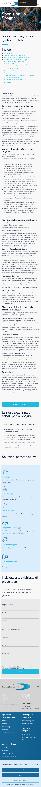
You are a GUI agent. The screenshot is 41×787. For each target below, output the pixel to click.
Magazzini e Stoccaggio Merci (28, 738)
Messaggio (5, 653)
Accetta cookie (20, 770)
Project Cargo (6, 727)
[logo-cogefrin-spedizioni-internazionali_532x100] (20, 689)
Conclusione (7, 82)
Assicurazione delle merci (13, 66)
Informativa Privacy (15, 667)
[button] (20, 404)
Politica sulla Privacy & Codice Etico (24, 784)
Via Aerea (5, 730)
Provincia (5, 645)
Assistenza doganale (27, 721)
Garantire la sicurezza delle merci (16, 79)
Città (4, 621)
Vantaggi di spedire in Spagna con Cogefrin (17, 57)
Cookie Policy (10, 784)
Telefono (5, 637)
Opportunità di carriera (9, 757)
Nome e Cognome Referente (11, 629)
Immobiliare (5, 751)
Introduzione (8, 53)
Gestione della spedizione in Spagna (17, 64)
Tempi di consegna (12, 68)
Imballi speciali (25, 734)
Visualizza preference (21, 780)
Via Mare (4, 721)
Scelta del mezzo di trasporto (15, 62)
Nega (20, 775)
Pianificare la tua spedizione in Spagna (15, 60)
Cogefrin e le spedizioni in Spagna (14, 55)
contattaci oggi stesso (22, 390)
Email (4, 613)
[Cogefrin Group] (13, 3)
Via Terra (4, 724)
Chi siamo (5, 747)
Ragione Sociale (7, 605)
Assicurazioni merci (27, 724)
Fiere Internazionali (8, 733)
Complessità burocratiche (14, 77)
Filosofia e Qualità (7, 754)
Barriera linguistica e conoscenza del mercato (20, 75)
